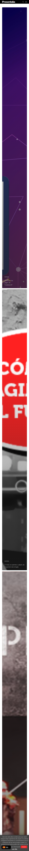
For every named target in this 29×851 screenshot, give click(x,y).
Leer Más (14, 849)
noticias (6, 277)
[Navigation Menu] (26, 2)
